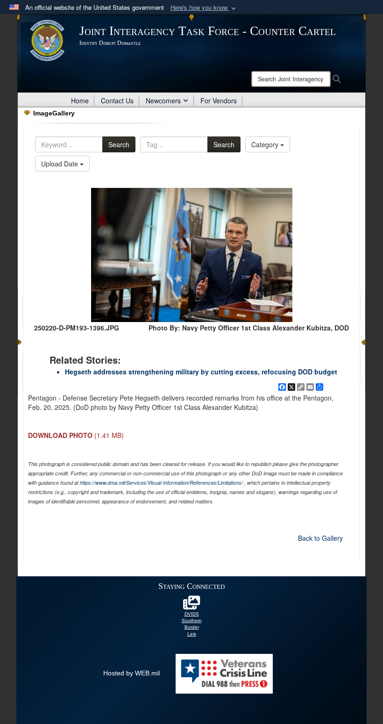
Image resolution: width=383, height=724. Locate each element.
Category (265, 144)
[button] (204, 8)
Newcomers (163, 100)
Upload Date (60, 163)
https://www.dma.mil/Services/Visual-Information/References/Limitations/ (161, 482)
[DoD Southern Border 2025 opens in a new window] (191, 605)
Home (80, 100)
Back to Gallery (320, 538)
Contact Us (117, 100)
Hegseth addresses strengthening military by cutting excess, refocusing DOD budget (201, 371)
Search (118, 144)
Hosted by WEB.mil (131, 673)
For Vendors (218, 100)
